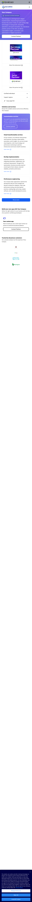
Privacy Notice (19, 887)
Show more (16, 200)
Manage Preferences (16, 890)
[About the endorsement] (22, 65)
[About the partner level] (22, 87)
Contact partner (10, 126)
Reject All (16, 895)
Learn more (6, 149)
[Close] (29, 7)
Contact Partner (16, 36)
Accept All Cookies (16, 899)
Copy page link (10, 101)
